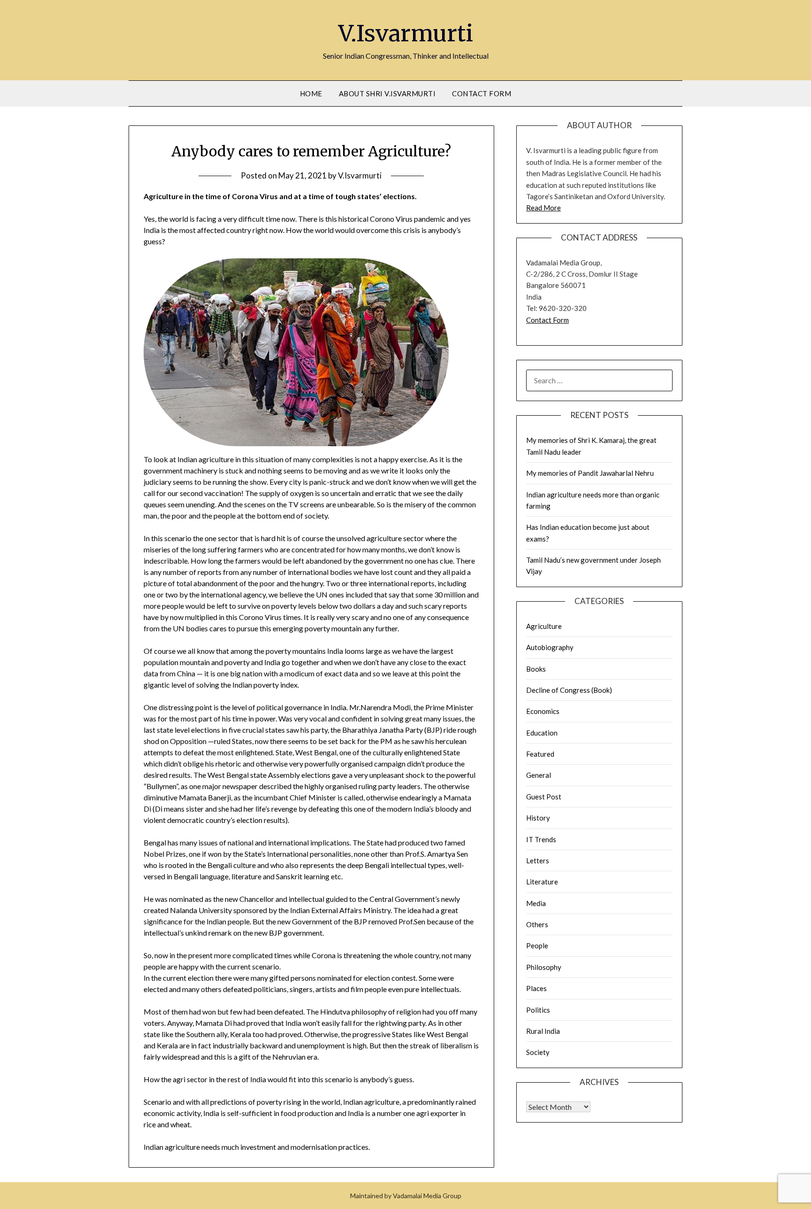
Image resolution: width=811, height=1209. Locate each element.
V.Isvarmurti (405, 33)
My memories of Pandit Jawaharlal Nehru (590, 473)
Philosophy (543, 967)
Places (536, 988)
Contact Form (481, 93)
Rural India (543, 1031)
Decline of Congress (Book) (569, 690)
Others (537, 924)
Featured (540, 754)
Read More (543, 207)
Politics (538, 1010)
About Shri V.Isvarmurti (387, 93)
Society (538, 1052)
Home (311, 93)
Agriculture (544, 626)
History (538, 818)
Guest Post (543, 796)
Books (536, 669)
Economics (542, 711)
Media (536, 903)
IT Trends (541, 839)
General (538, 775)
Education (542, 732)
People (537, 945)
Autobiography (550, 647)
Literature (542, 881)
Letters (537, 860)
